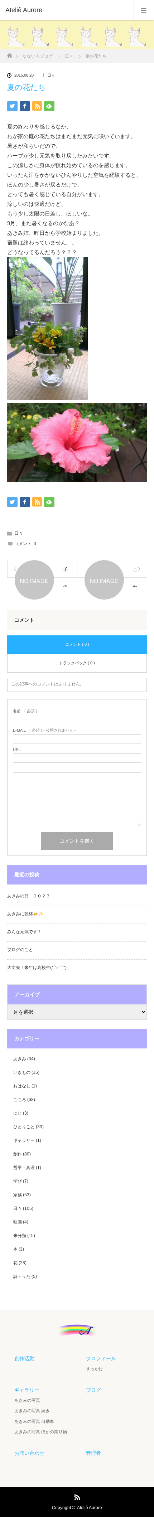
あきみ (19, 1058)
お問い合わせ (29, 1453)
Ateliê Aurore (89, 1507)
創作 (17, 1154)
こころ (19, 1099)
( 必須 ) (25, 711)
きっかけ (94, 1368)
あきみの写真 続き (32, 1410)
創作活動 (24, 1358)
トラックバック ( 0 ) (77, 663)
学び (17, 1181)
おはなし (21, 1086)
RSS (76, 1496)
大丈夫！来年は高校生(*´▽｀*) (37, 967)
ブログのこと (20, 949)
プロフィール (101, 1358)
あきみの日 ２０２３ (28, 895)
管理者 (93, 1453)
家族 (17, 1194)
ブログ (93, 1390)
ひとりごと (24, 1126)
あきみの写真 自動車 (34, 1421)
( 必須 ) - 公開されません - (44, 730)
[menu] (144, 10)
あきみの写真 (27, 1400)
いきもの (21, 1072)
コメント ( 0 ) (77, 644)
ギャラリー (24, 1140)
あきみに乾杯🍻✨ (25, 913)
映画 (17, 1222)
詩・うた (21, 1276)
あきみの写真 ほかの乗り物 (40, 1431)
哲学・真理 (24, 1167)
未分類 (19, 1235)
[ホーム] (9, 53)
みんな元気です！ (24, 931)
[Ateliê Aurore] (66, 10)
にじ (17, 1113)
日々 (51, 75)
